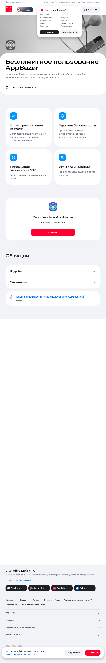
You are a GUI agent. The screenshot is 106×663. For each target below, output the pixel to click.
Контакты (37, 600)
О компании (11, 600)
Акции (57, 600)
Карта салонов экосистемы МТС (78, 600)
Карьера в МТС (12, 604)
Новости (48, 600)
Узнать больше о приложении (18, 580)
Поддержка (24, 600)
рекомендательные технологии (20, 654)
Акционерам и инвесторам (33, 604)
